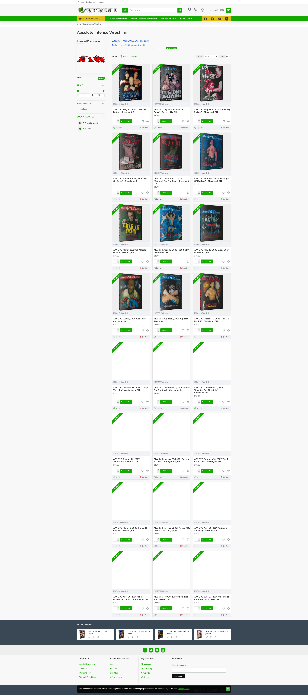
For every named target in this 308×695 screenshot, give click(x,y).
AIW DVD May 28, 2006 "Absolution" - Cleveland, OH (212, 251)
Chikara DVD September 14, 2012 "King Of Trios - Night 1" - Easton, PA (139, 631)
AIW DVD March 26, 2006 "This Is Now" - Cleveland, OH (129, 251)
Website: (116, 41)
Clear (102, 78)
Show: (223, 56)
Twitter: (115, 45)
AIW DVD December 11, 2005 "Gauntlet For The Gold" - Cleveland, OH (171, 181)
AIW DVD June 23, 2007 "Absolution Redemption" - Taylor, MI (211, 598)
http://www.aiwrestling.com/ (136, 41)
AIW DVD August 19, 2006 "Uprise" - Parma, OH (171, 320)
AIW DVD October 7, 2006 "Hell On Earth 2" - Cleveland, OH (211, 320)
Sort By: (199, 56)
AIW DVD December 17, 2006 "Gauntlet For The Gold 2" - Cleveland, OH (208, 390)
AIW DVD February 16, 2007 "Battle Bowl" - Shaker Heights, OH (211, 460)
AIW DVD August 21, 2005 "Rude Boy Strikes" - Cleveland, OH (212, 111)
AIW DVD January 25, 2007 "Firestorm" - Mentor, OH (126, 460)
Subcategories (85, 117)
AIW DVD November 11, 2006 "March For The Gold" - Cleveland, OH (172, 388)
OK (228, 689)
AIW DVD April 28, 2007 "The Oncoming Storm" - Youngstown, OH (131, 598)
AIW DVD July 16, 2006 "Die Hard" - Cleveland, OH (130, 320)
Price (80, 85)
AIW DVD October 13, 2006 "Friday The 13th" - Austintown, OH (130, 388)
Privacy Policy (184, 689)
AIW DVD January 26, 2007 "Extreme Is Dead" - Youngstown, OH (172, 460)
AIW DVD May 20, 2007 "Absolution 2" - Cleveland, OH (171, 598)
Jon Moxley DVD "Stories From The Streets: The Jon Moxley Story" (100, 631)
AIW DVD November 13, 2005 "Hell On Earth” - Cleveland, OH (130, 179)
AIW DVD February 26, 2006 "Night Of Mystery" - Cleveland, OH (211, 179)
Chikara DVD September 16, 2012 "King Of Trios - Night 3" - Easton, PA (178, 631)
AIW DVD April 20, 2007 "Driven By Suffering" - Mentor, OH (211, 529)
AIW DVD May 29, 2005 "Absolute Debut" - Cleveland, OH (129, 111)
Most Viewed (84, 624)
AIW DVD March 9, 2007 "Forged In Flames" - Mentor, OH (130, 529)
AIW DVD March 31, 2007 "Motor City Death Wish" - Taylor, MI (172, 529)
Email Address (179, 665)
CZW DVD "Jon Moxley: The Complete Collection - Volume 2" (217, 631)
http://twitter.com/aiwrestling (134, 45)
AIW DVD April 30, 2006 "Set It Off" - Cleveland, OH (172, 251)
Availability (84, 104)
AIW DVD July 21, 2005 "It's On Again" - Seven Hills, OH (168, 111)
